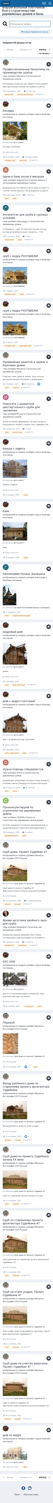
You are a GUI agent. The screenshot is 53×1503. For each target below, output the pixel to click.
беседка (8, 110)
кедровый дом (13, 631)
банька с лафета (14, 448)
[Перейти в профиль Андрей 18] (6, 170)
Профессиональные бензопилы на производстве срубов (26, 71)
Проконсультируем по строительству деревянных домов (22, 810)
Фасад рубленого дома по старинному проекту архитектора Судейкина (26, 1087)
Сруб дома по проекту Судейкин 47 (29, 883)
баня (6, 511)
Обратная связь (30, 1494)
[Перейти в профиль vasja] (6, 104)
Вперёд (42, 50)
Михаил (20, 76)
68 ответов (29, 384)
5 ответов (29, 195)
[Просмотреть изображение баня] (15, 531)
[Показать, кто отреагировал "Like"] (38, 384)
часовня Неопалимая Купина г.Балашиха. (32, 607)
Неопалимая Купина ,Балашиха (24, 573)
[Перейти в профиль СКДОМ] (6, 801)
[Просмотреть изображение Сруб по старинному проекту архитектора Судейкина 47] (15, 1243)
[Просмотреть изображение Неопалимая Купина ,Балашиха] (9, 595)
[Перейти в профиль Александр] (6, 208)
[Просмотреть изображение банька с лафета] (15, 468)
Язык (17, 1494)
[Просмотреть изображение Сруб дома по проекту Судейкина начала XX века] (15, 1179)
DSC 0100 (9, 961)
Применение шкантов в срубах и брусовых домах (25, 363)
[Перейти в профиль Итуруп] (6, 397)
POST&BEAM (19, 286)
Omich (19, 773)
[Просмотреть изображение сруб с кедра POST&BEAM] (15, 275)
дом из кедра (12, 1435)
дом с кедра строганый (19, 701)
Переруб (9, 1022)
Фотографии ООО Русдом (15, 858)
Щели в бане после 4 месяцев (23, 176)
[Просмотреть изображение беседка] (15, 131)
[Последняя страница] (49, 50)
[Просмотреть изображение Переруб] (10, 1043)
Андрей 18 (21, 180)
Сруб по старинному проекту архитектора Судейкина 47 (23, 1221)
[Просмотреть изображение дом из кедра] (15, 1453)
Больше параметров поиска (35, 32)
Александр (22, 221)
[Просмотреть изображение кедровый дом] (15, 653)
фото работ (19, 142)
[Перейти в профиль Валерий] (6, 914)
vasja (37, 114)
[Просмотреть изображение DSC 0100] (15, 979)
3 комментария (31, 157)
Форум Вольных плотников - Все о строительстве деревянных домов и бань (24, 10)
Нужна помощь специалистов (23, 769)
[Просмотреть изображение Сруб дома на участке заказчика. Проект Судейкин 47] (15, 1386)
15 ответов (30, 788)
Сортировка (44, 53)
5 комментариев (33, 901)
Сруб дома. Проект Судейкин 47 (25, 851)
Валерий (21, 927)
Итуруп (20, 414)
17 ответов (30, 91)
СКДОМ (20, 817)
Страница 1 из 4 (26, 50)
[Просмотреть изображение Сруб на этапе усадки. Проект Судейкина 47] (15, 1315)
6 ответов (28, 942)
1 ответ (27, 236)
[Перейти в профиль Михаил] (6, 63)
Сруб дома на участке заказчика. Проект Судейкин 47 (25, 1365)
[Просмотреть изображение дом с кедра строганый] (15, 722)
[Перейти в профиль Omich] (6, 763)
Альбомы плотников (12, 580)
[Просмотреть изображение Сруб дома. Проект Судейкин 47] (15, 872)
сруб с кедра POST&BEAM (20, 256)
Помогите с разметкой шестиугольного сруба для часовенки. (21, 407)
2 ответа (28, 832)
